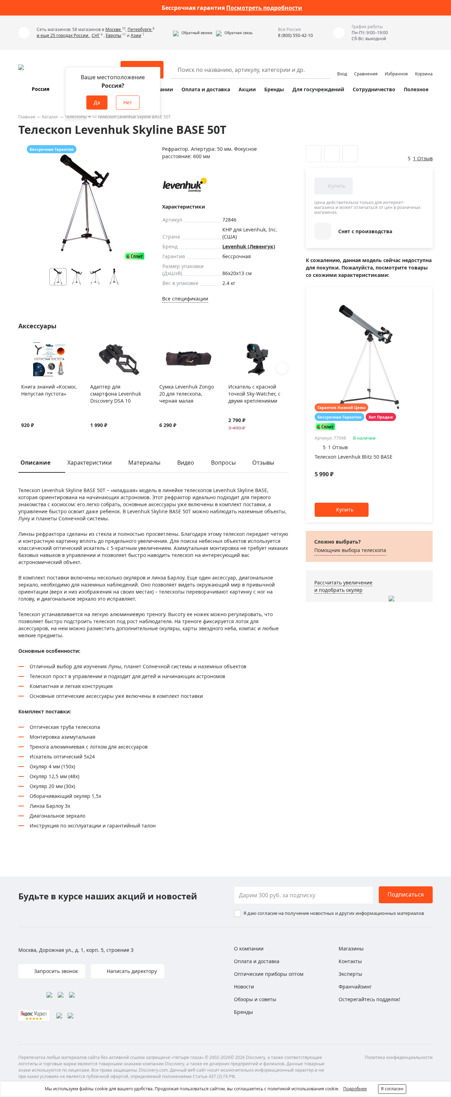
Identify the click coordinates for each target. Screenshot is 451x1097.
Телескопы (76, 117)
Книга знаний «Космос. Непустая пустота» (49, 390)
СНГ (96, 35)
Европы (113, 35)
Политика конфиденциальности (399, 1057)
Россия (40, 89)
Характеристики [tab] (89, 462)
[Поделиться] (350, 153)
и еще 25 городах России (63, 35)
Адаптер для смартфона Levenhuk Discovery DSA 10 (115, 393)
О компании (249, 948)
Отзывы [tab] (263, 462)
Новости (244, 986)
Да (97, 102)
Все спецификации (185, 298)
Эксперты (350, 974)
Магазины (351, 948)
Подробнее (355, 1089)
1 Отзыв (423, 158)
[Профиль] (342, 66)
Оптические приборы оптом (268, 974)
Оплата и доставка (205, 89)
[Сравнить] (33, 346)
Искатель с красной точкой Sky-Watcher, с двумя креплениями (254, 393)
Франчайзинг (355, 986)
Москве (113, 29)
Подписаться (406, 894)
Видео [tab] (185, 462)
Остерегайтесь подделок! (369, 999)
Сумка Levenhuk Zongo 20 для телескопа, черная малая (186, 393)
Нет (127, 102)
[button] (192, 32)
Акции (247, 89)
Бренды (274, 89)
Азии (136, 35)
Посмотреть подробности (264, 8)
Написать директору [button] (131, 971)
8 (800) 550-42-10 (295, 35)
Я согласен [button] (392, 1089)
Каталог (50, 117)
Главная (26, 117)
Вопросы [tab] (223, 462)
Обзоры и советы (255, 999)
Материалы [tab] (144, 462)
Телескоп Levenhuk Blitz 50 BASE (354, 456)
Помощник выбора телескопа (350, 550)
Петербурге (140, 29)
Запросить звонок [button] (55, 971)
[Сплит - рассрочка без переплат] (134, 256)
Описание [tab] (35, 462)
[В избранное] (25, 346)
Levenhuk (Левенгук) (248, 246)
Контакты (350, 961)
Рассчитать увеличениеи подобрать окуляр (343, 586)
